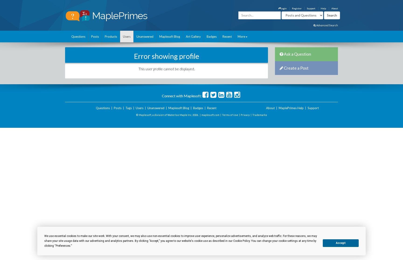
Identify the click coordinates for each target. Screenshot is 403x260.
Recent (227, 36)
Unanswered (144, 36)
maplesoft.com (210, 114)
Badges (212, 36)
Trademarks (259, 114)
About (334, 8)
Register (297, 8)
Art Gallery (193, 36)
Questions (78, 36)
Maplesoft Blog (169, 36)
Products (111, 36)
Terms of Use (230, 114)
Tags (128, 108)
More (241, 36)
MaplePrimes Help (291, 108)
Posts (95, 36)
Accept (341, 243)
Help (323, 8)
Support (311, 8)
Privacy (245, 114)
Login (284, 8)
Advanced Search (327, 25)
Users (127, 36)
